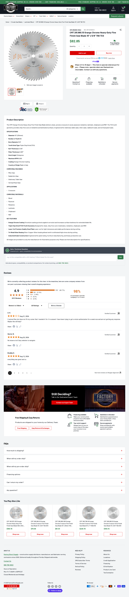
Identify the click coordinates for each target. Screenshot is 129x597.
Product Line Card (109, 569)
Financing (107, 563)
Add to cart (82, 53)
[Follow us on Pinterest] (56, 586)
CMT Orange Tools (75, 30)
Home (7, 22)
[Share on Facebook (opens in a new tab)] (14, 327)
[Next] (125, 521)
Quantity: (73, 46)
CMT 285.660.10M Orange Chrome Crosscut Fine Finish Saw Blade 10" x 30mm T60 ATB (64, 524)
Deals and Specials (62, 16)
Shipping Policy (80, 557)
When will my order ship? (16, 458)
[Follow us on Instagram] (52, 586)
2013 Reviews (18, 298)
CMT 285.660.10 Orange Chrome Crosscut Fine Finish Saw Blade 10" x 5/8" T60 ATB (39, 524)
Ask (120, 257)
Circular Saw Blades (16, 22)
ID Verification (108, 566)
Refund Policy (79, 566)
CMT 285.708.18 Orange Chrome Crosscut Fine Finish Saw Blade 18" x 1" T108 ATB (88, 524)
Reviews (78, 569)
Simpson (27, 16)
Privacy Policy (79, 554)
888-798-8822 (100, 9)
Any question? (12, 490)
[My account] (113, 8)
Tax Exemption (108, 572)
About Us (107, 554)
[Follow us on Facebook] (49, 586)
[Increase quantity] (89, 46)
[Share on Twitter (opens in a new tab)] (17, 327)
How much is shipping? (15, 450)
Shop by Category (8, 16)
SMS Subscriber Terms (82, 560)
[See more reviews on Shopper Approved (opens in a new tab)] (20, 327)
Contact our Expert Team (64, 402)
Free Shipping (22, 428)
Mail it (28, 104)
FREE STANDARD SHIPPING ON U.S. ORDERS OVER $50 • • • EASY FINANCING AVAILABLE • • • (36, 2)
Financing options (13, 474)
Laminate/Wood (29, 22)
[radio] (46, 290)
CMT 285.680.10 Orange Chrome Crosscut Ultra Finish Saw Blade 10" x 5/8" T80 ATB (113, 524)
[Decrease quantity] (79, 46)
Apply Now (111, 58)
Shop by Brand (19, 16)
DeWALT (52, 16)
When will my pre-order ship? (18, 466)
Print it (41, 104)
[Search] (83, 9)
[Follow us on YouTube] (59, 586)
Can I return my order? (15, 482)
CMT (34, 16)
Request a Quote (117, 16)
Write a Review (56, 306)
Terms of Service (80, 563)
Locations (70, 16)
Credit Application (109, 560)
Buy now (109, 53)
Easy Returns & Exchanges (40, 428)
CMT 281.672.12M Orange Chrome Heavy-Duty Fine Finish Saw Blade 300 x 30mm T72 (16, 524)
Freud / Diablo (42, 16)
